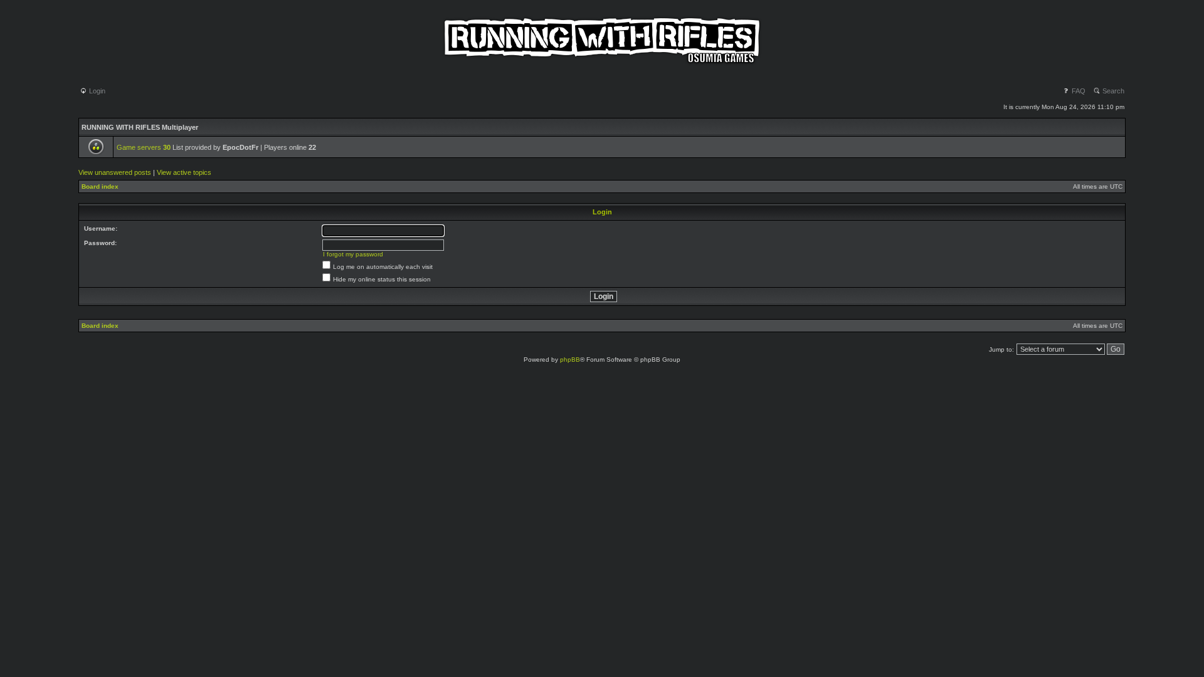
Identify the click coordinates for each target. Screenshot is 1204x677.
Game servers (144, 147)
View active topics (184, 172)
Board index (100, 186)
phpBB (570, 359)
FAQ (1077, 91)
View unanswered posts (114, 172)
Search (1112, 91)
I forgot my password (353, 254)
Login (96, 91)
